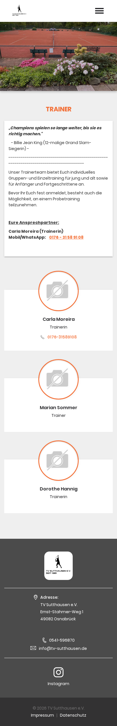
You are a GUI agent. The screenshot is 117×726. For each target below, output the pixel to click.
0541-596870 (62, 640)
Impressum (42, 715)
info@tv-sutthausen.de (63, 648)
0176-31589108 (62, 337)
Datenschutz (73, 715)
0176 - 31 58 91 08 (66, 237)
